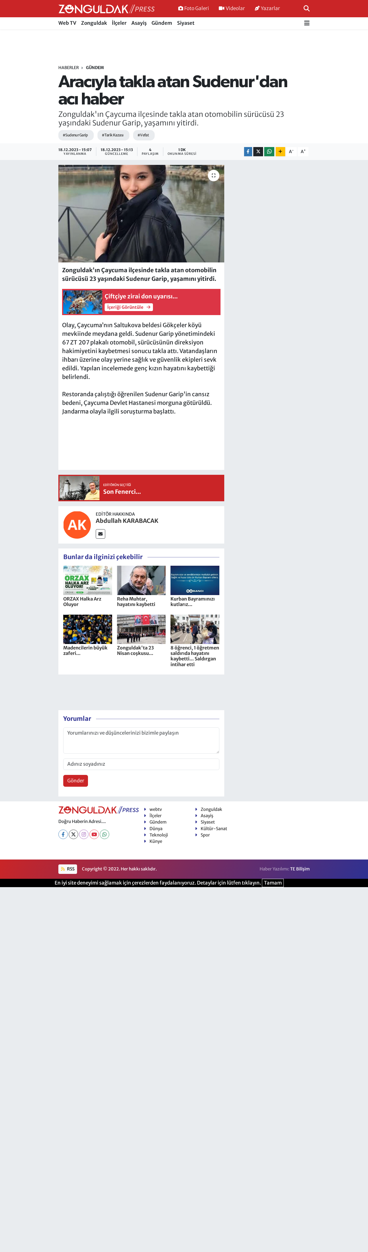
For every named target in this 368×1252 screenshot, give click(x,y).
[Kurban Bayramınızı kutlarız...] (194, 580)
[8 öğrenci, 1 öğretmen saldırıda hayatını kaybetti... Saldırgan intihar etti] (194, 629)
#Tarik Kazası (113, 135)
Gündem (162, 23)
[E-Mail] (100, 534)
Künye (156, 841)
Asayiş (139, 23)
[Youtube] (94, 834)
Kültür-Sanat (214, 828)
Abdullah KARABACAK (127, 520)
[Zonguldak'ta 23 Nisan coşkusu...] (141, 629)
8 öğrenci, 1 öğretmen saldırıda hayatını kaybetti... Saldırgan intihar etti (194, 656)
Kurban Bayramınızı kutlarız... (192, 601)
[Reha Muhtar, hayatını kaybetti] (141, 580)
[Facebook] (63, 834)
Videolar (235, 8)
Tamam (273, 883)
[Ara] (307, 8)
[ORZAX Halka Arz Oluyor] (87, 580)
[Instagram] (84, 834)
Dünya (156, 828)
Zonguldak (94, 23)
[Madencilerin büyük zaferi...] (87, 629)
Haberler (68, 67)
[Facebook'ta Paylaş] (248, 152)
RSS (70, 869)
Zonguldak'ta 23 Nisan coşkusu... (135, 650)
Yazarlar (270, 8)
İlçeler (119, 23)
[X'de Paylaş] (258, 152)
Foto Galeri (196, 8)
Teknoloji (159, 835)
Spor (205, 835)
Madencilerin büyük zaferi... (85, 650)
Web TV (67, 23)
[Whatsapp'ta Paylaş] (269, 152)
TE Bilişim (300, 869)
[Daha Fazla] (280, 152)
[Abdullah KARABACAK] (77, 524)
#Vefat (143, 135)
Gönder (75, 781)
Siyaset (185, 23)
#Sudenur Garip (75, 135)
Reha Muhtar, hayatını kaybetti (136, 601)
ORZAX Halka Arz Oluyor (82, 601)
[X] (73, 834)
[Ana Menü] (307, 23)
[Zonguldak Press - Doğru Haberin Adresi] (106, 9)
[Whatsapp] (104, 834)
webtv (156, 809)
